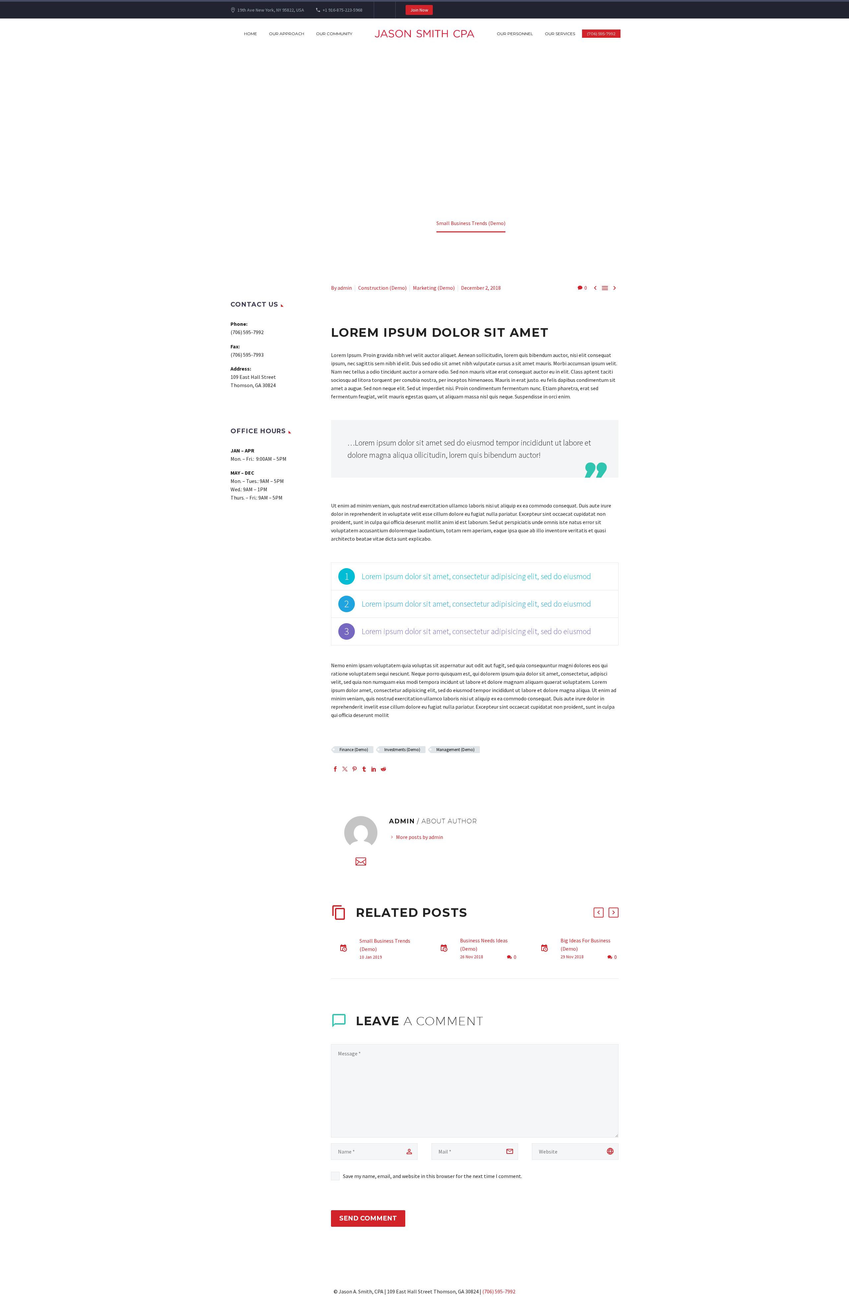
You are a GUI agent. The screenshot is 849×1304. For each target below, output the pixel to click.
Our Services (560, 33)
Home (250, 33)
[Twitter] (345, 769)
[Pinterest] (354, 769)
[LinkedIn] (373, 769)
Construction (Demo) (382, 287)
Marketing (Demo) (434, 287)
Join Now (419, 10)
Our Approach (286, 33)
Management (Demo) (455, 749)
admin (345, 287)
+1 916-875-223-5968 (342, 10)
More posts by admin (419, 837)
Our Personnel (515, 33)
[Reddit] (383, 769)
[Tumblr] (364, 769)
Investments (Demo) (402, 749)
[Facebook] (335, 769)
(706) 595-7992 (601, 33)
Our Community (334, 33)
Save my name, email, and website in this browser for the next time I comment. (432, 1176)
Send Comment (368, 1218)
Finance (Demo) (354, 749)
